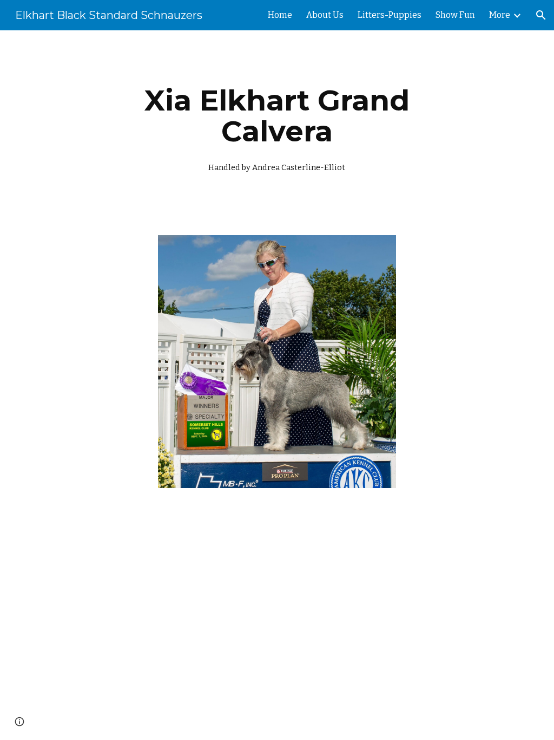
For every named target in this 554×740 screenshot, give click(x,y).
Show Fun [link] (455, 15)
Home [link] (280, 15)
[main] (277, 126)
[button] (541, 15)
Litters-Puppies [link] (389, 15)
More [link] (499, 15)
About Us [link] (325, 15)
